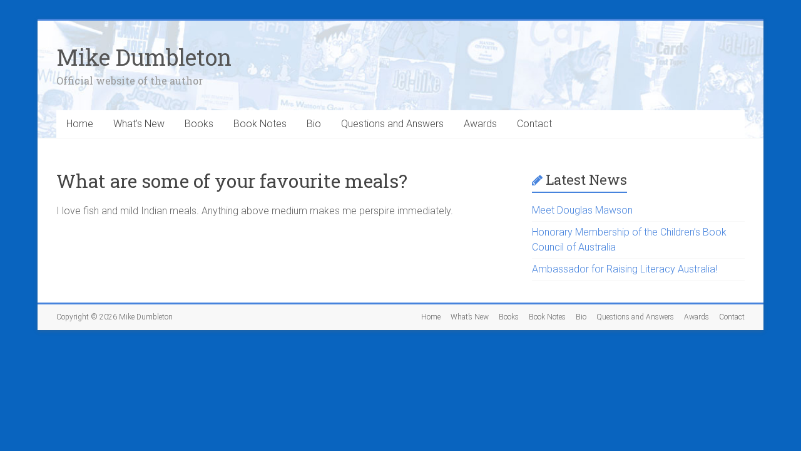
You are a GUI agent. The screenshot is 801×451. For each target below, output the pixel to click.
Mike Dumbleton (144, 57)
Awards (480, 124)
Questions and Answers (392, 124)
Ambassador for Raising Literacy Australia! (624, 269)
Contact (534, 124)
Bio (314, 124)
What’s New (139, 124)
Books (199, 124)
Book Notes (260, 124)
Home (79, 124)
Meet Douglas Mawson (582, 210)
